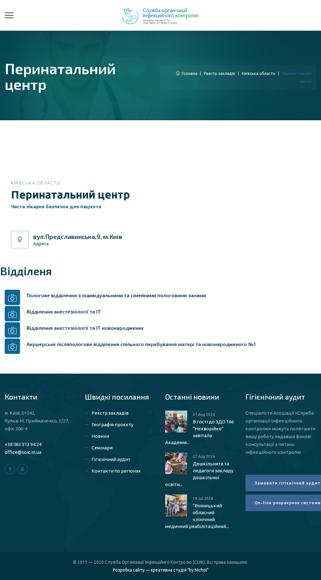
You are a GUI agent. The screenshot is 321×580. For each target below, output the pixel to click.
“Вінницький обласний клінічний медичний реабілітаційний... (197, 516)
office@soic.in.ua (23, 452)
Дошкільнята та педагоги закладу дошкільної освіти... (199, 474)
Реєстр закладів (219, 73)
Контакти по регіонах (116, 471)
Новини (100, 436)
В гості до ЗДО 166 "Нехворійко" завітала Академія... (199, 432)
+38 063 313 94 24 (23, 444)
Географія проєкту (112, 424)
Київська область (258, 73)
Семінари (102, 447)
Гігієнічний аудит (111, 459)
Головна (188, 73)
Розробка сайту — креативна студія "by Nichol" (160, 569)
